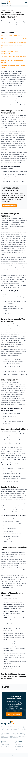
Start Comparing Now (9, 205)
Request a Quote (5, 746)
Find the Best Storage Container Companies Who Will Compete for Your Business (13, 676)
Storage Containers (11, 5)
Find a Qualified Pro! (14, 714)
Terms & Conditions (19, 746)
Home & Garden (5, 744)
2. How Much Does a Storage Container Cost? (13, 39)
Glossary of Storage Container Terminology (12, 594)
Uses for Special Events (9, 487)
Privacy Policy (18, 744)
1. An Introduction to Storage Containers (12, 35)
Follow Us (17, 749)
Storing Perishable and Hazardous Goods (13, 548)
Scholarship (18, 748)
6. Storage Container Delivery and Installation (13, 56)
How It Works (4, 748)
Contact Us (17, 743)
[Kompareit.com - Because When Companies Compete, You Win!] (12, 2)
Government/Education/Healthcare (14, 429)
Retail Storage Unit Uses (10, 380)
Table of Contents (7, 32)
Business (4, 5)
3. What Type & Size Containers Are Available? (14, 42)
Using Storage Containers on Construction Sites (12, 111)
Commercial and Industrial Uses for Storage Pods (13, 320)
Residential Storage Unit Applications (10, 214)
